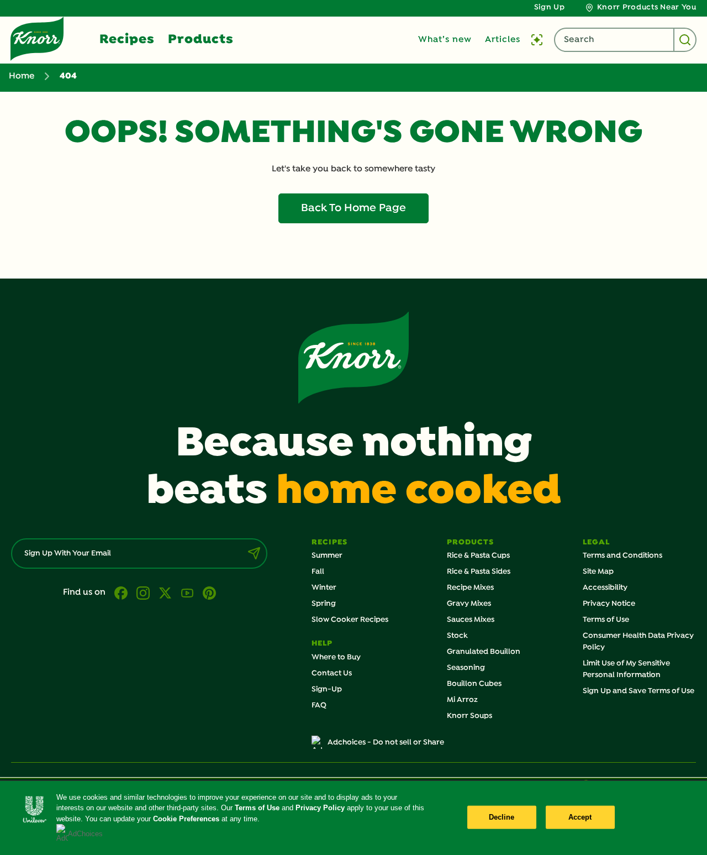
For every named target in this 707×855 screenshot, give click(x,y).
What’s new (445, 39)
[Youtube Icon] (187, 593)
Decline (502, 817)
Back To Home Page (353, 208)
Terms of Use (257, 808)
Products (201, 40)
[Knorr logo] (353, 357)
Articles (502, 39)
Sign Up (549, 7)
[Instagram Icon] (143, 593)
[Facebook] (121, 593)
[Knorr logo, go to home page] (37, 39)
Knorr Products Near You (647, 7)
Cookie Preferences (186, 819)
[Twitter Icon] (165, 593)
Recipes (127, 40)
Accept (580, 817)
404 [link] (68, 76)
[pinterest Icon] (209, 593)
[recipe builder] (537, 39)
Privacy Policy (320, 808)
